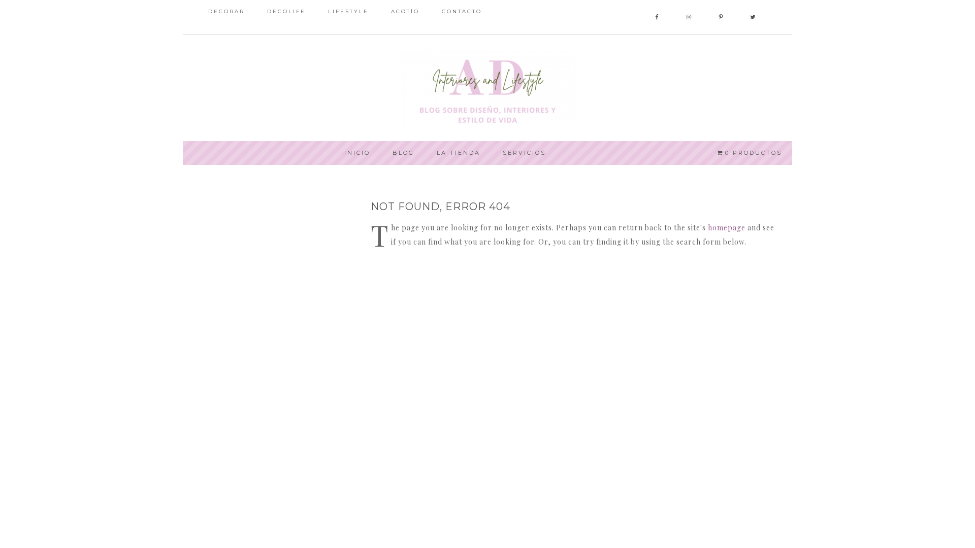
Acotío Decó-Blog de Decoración (487, 88)
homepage (726, 227)
